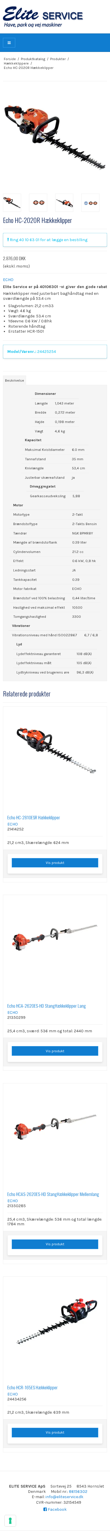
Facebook (57, 1509)
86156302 (78, 1491)
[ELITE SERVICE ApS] (55, 16)
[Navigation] (9, 43)
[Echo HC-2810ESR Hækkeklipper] (55, 758)
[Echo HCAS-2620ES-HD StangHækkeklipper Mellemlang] (55, 1135)
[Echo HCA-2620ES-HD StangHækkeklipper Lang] (55, 947)
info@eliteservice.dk (64, 1496)
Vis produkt (55, 863)
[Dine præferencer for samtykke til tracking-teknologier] (10, 1520)
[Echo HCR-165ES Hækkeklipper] (55, 1328)
